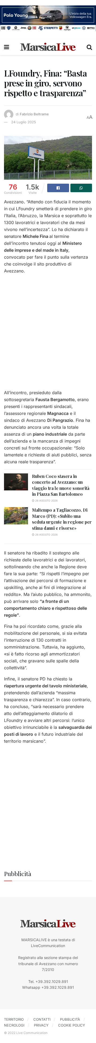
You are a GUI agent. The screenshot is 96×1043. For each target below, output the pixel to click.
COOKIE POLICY (71, 1025)
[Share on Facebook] (58, 188)
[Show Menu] (6, 47)
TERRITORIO (14, 1019)
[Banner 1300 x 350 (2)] (48, 17)
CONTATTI (41, 1019)
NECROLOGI (14, 1025)
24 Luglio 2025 (23, 122)
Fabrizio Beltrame (34, 114)
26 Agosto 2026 (46, 500)
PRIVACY (41, 1025)
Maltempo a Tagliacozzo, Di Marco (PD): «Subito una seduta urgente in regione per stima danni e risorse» (62, 519)
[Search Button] (89, 47)
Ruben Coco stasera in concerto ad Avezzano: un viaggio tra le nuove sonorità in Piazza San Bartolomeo (60, 485)
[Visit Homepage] (48, 47)
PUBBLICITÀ (70, 1019)
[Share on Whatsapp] (81, 188)
